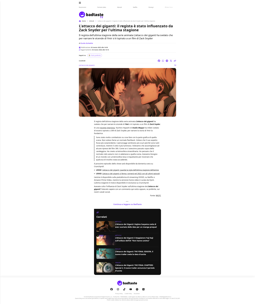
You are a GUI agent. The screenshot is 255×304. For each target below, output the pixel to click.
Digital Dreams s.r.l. (107, 297)
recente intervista (107, 128)
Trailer (118, 249)
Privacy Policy (119, 293)
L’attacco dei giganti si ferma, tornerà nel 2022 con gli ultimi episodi (131, 173)
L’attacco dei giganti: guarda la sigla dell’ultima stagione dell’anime (130, 170)
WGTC (158, 195)
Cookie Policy (128, 293)
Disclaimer (137, 293)
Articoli (91, 21)
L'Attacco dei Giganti (87, 65)
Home (84, 21)
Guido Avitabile (87, 43)
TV (175, 65)
